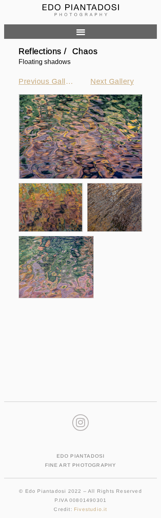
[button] (80, 31)
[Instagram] (80, 422)
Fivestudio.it (90, 509)
